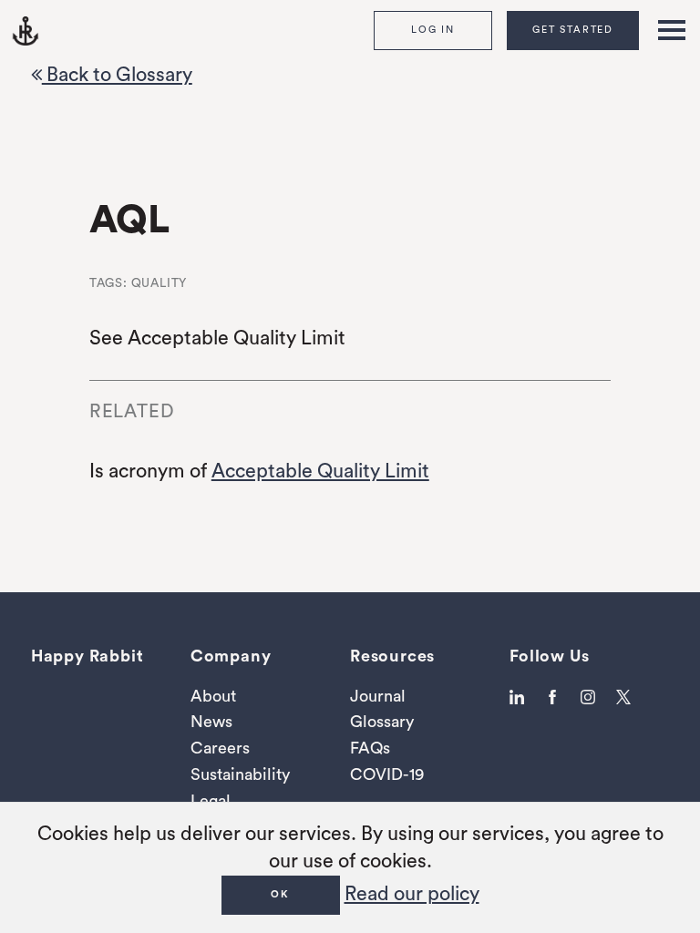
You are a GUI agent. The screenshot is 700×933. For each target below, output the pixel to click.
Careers (220, 748)
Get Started (572, 30)
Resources (392, 656)
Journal (378, 696)
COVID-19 (387, 774)
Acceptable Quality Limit (320, 471)
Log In (433, 30)
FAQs (370, 748)
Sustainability (240, 774)
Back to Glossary (117, 75)
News (211, 721)
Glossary (382, 721)
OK (280, 894)
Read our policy (412, 894)
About (213, 696)
